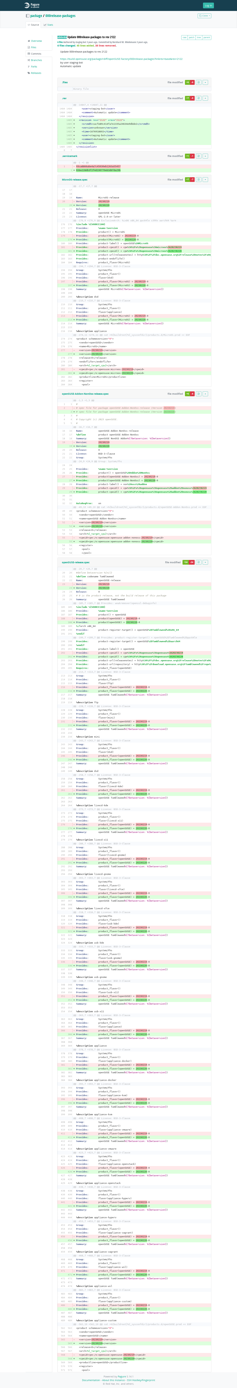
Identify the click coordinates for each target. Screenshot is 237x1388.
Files (33, 47)
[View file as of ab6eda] (198, 82)
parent (207, 37)
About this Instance (113, 1380)
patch (191, 37)
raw (184, 37)
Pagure (122, 1376)
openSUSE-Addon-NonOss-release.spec (85, 393)
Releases (35, 73)
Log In (208, 5)
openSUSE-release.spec (76, 562)
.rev (64, 98)
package (36, 15)
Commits (35, 53)
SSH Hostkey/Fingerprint (141, 1380)
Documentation (91, 1380)
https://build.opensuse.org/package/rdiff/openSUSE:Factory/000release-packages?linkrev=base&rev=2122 (121, 59)
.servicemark (69, 156)
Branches (36, 60)
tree (199, 37)
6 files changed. (66, 45)
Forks (33, 66)
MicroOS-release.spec (74, 179)
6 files (60, 42)
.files (65, 82)
